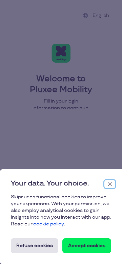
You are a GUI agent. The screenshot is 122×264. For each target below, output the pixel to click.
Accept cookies (86, 245)
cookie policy (48, 224)
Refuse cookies (34, 245)
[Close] (109, 184)
